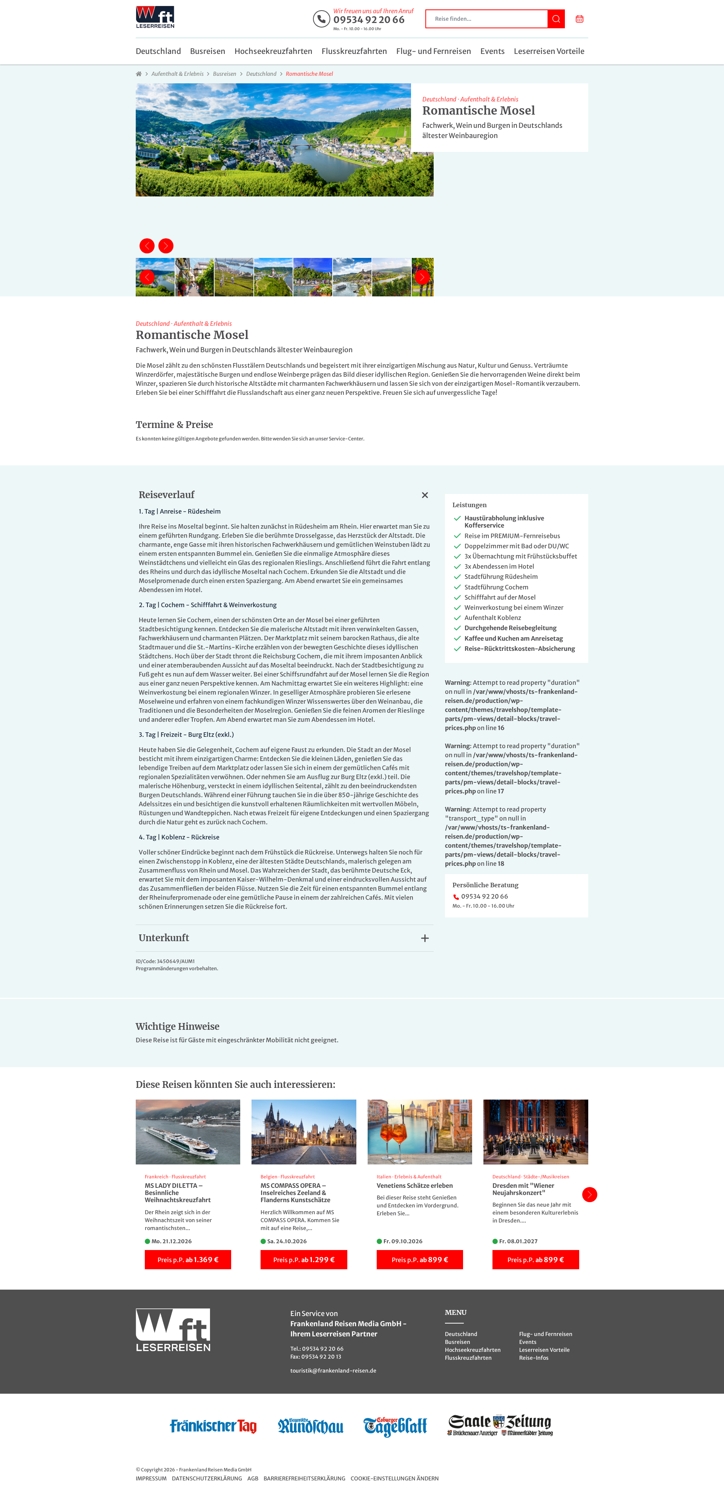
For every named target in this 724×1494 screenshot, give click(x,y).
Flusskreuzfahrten (354, 51)
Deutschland (158, 51)
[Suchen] (556, 19)
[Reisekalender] (579, 19)
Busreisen (207, 51)
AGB (252, 1478)
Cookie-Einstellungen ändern (395, 1478)
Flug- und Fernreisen (433, 51)
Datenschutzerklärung (207, 1478)
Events (492, 51)
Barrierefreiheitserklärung (304, 1478)
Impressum (151, 1478)
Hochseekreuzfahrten (274, 51)
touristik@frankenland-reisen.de (333, 1370)
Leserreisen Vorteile (549, 51)
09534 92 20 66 (369, 20)
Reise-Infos (534, 1357)
